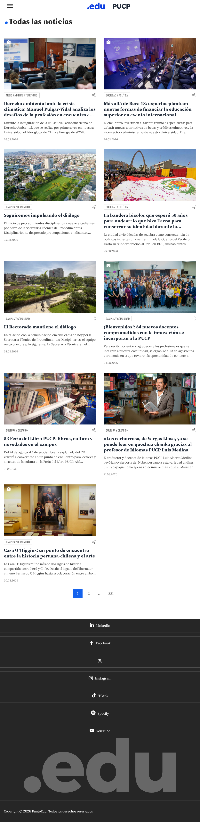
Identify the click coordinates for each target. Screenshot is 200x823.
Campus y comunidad (18, 207)
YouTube (103, 731)
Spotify (103, 713)
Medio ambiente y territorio (21, 95)
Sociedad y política (117, 95)
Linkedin (103, 625)
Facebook (103, 643)
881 (111, 593)
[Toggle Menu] (10, 6)
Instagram (103, 678)
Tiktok (103, 696)
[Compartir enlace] (93, 95)
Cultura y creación (17, 430)
